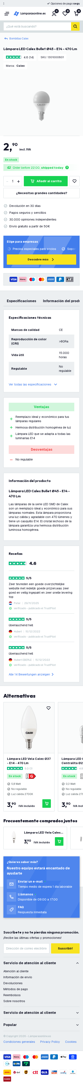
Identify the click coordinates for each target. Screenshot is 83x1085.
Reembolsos (12, 995)
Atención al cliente (16, 971)
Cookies (71, 1042)
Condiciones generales (19, 1042)
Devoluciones (13, 983)
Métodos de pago (15, 989)
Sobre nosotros (14, 1001)
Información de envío (17, 977)
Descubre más (38, 259)
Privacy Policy (50, 1042)
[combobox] (37, 26)
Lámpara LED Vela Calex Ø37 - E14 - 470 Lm (29, 761)
